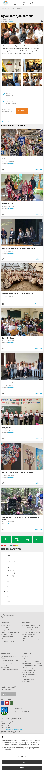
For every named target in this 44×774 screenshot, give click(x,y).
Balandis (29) (11, 567)
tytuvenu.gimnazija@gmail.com (13, 729)
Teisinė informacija (28, 679)
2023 (8, 591)
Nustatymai (22, 757)
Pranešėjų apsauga (28, 668)
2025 (8, 581)
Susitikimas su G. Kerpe (10, 383)
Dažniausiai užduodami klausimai (32, 665)
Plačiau (37, 169)
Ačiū (21, 111)
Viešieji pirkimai (6, 667)
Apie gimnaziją (6, 625)
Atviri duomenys (27, 681)
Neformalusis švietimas (30, 630)
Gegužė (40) (10, 564)
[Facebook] (2, 703)
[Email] (11, 703)
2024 (8, 586)
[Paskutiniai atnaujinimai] (23, 3)
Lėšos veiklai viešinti (8, 663)
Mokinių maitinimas (28, 636)
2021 (8, 602)
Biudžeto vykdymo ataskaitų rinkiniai (10, 657)
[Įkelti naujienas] (15, 3)
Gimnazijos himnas (7, 634)
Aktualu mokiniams (28, 672)
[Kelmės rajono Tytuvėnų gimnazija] (5, 3)
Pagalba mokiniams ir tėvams (31, 632)
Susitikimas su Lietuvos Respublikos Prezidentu (18, 248)
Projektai (4, 665)
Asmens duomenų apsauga (31, 661)
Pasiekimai (5, 627)
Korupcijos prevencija (29, 674)
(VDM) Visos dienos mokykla (31, 627)
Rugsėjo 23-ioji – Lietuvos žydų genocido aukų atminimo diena (21, 518)
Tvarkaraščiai (9, 616)
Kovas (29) (10, 570)
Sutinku (22, 768)
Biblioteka (26, 643)
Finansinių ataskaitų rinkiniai (10, 661)
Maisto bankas (7, 159)
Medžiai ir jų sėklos (8, 204)
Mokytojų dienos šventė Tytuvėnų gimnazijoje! (17, 293)
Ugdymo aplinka (6, 630)
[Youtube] (7, 703)
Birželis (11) (11, 561)
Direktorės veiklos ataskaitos (10, 670)
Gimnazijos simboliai (8, 641)
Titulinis (3, 8)
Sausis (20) (10, 576)
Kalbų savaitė (6, 428)
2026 (8, 556)
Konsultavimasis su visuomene (32, 663)
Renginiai (20, 8)
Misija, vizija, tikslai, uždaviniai (10, 632)
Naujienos (11, 8)
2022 (8, 597)
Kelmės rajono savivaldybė (23, 711)
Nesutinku (22, 762)
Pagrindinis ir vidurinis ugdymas (32, 625)
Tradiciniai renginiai (7, 636)
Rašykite (5, 694)
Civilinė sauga (27, 677)
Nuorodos (26, 656)
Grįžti (7, 121)
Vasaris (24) (11, 573)
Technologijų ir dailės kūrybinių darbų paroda (17, 472)
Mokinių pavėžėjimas (29, 634)
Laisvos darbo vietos (29, 659)
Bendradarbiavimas (7, 639)
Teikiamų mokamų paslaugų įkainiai (31, 640)
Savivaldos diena (8, 338)
